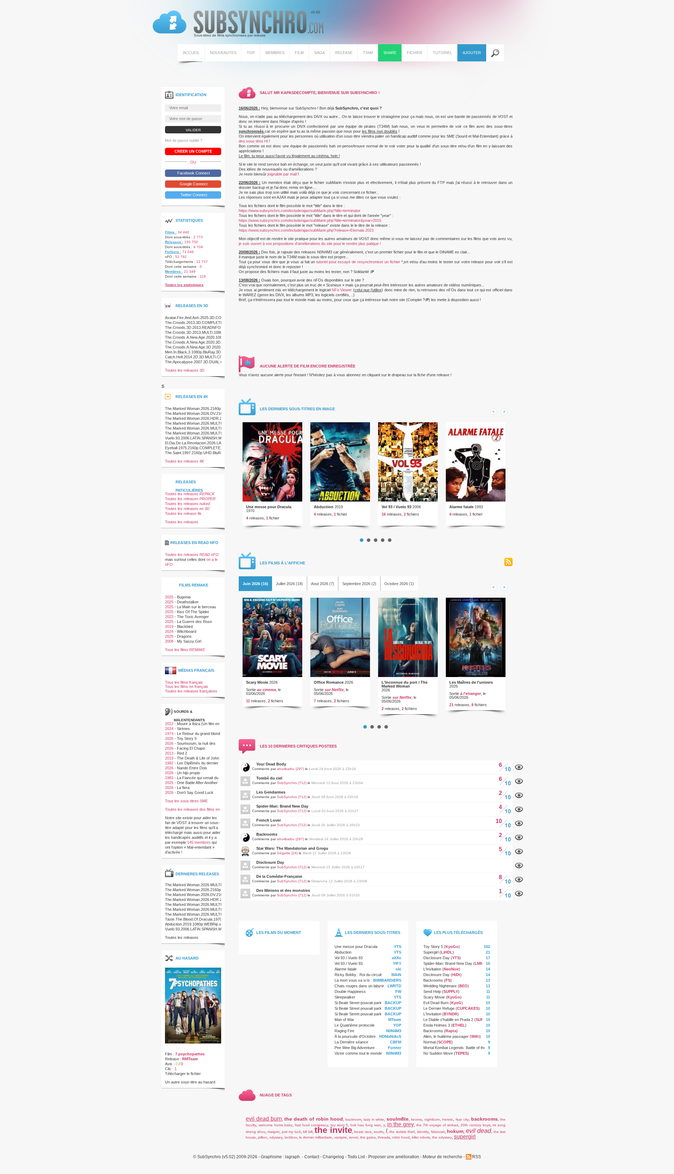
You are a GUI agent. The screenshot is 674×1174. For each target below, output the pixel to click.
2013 (169, 753)
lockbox (291, 1137)
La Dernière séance (351, 1042)
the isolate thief (402, 1132)
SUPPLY (450, 991)
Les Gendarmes (270, 792)
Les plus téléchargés (458, 932)
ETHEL (458, 1025)
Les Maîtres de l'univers (471, 682)
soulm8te (397, 1119)
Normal (429, 1042)
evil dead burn (264, 1119)
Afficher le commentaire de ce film (519, 767)
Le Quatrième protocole (355, 1025)
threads (384, 1137)
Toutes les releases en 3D (187, 508)
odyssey (276, 1137)
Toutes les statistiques (184, 285)
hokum (455, 1131)
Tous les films (185, 650)
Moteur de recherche (442, 1157)
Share (389, 53)
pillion (262, 1137)
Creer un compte (193, 151)
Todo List (356, 1157)
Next (504, 411)
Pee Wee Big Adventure (355, 1048)
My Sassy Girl (189, 641)
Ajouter (472, 53)
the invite (333, 1130)
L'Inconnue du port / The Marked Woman (405, 684)
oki (398, 969)
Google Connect (193, 184)
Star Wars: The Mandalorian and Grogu (292, 848)
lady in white (374, 1119)
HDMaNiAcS (390, 1036)
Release (343, 53)
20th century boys (475, 1125)
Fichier (414, 53)
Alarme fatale (461, 507)
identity (423, 1132)
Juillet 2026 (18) (289, 584)
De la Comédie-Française (279, 876)
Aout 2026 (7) (322, 584)
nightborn (432, 1119)
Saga (319, 53)
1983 (169, 778)
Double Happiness (350, 991)
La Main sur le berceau (196, 607)
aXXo (396, 958)
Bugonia (184, 597)
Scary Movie (257, 682)
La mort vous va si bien (354, 980)
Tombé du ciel (269, 778)
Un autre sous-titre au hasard (190, 1082)
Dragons (184, 636)
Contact (311, 1157)
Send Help (432, 991)
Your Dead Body (271, 764)
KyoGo (451, 946)
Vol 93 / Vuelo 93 (396, 507)
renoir (353, 1137)
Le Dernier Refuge (439, 1008)
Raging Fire (344, 1031)
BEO (463, 986)
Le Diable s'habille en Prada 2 (448, 1019)
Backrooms (266, 834)
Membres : (174, 271)
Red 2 (182, 753)
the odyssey (442, 1137)
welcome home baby (276, 1125)
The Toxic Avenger (193, 617)
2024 (169, 631)
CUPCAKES (467, 1008)
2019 (169, 626)
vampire (340, 1137)
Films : (171, 232)
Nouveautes (223, 53)
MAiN (396, 975)
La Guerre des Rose (194, 621)
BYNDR (450, 1014)
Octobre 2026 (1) (399, 584)
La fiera (183, 787)
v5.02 (236, 24)
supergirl (465, 1137)
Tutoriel (442, 53)
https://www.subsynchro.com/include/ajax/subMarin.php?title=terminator (300, 210)
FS (447, 980)
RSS (508, 562)
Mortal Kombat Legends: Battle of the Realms (461, 1048)
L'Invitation (432, 969)
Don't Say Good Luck (195, 792)
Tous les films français (184, 682)
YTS (397, 946)
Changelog (333, 1157)
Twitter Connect (193, 195)
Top (251, 53)
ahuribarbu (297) (290, 769)
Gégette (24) (287, 853)
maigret (273, 1132)
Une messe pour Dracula (268, 507)
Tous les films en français (186, 686)
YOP (397, 1025)
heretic (447, 1119)
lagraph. (293, 1157)
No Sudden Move (438, 1053)
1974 (169, 733)
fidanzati (438, 1132)
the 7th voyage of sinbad (437, 1125)
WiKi (475, 1036)
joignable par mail (282, 174)
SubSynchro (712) (291, 783)
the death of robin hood (313, 1119)
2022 (169, 724)
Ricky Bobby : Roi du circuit (358, 975)
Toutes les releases (184, 370)
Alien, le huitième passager (446, 1036)
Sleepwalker (345, 997)
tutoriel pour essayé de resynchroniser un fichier (358, 262)
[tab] (255, 583)
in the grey (400, 1124)
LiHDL (446, 952)
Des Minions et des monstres (283, 890)
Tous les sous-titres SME (186, 801)
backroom (353, 1119)
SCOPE (444, 1042)
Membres (274, 53)
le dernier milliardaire (315, 1137)
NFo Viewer (342, 290)
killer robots (421, 1137)
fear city (462, 1119)
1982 (169, 763)
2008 (169, 641)
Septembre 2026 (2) (359, 584)
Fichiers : (173, 252)
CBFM (395, 1042)
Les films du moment (278, 932)
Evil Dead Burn (436, 1003)
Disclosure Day (270, 862)
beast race (363, 1132)
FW (398, 991)
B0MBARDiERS (387, 980)
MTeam (394, 1019)
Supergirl (430, 952)
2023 (169, 617)
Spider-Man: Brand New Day (282, 806)
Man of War (344, 1019)
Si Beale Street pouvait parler (359, 1003)
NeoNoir (451, 969)
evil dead (478, 1130)
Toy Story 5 (433, 946)
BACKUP (393, 1003)
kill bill (307, 1132)
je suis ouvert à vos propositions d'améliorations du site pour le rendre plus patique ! (310, 243)
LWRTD (394, 986)
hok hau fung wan (365, 1125)
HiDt (456, 975)
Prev (493, 411)
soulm (378, 1132)
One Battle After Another (197, 783)
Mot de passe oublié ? (183, 140)
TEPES (461, 1053)
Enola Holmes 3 (436, 1025)
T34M (368, 53)
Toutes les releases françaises (191, 691)
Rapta (450, 1031)
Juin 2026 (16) (255, 584)
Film (299, 53)
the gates (368, 1137)
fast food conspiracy (311, 1125)
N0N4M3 (393, 1031)
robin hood (401, 1137)
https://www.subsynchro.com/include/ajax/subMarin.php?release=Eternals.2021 (306, 230)
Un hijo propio (188, 773)
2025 (169, 597)
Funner (394, 1048)
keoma (416, 1119)
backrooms (484, 1119)
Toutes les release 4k (183, 513)
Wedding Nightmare (440, 986)
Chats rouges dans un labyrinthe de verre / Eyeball (378, 986)
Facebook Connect (193, 173)
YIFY (397, 963)
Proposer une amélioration (393, 1157)
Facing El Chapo (191, 748)
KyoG (456, 1003)
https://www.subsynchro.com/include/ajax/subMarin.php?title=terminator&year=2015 (310, 220)
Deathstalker (188, 602)
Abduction (323, 507)
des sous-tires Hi (253, 141)
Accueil (191, 53)
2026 (169, 738)
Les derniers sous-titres (372, 932)
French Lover (268, 820)
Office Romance (329, 682)
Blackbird (185, 626)
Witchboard (186, 631)
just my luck (291, 1132)
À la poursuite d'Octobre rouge (360, 1036)
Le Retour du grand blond (198, 733)
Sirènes (183, 729)
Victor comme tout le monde (358, 1053)
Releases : (174, 242)
